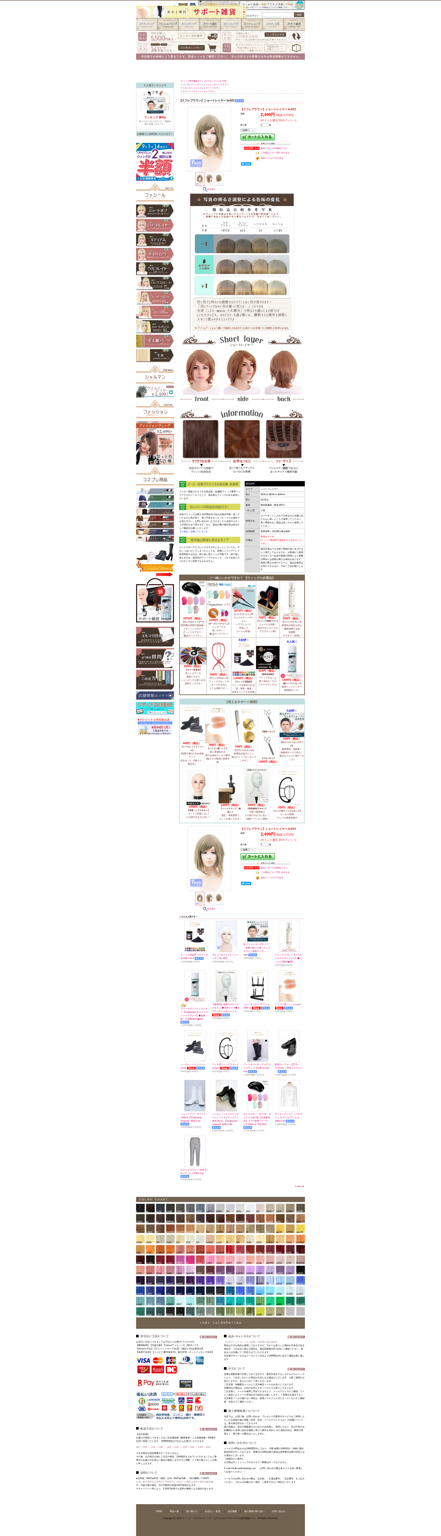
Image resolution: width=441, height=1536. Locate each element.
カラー (186, 91)
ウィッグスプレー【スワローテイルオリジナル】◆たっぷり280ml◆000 (288, 958)
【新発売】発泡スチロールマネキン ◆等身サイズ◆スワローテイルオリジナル (226, 1008)
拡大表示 (211, 189)
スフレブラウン (209, 91)
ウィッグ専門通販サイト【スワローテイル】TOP (203, 81)
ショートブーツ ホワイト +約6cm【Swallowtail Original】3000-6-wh (193, 1117)
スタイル (187, 88)
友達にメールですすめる (272, 158)
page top (300, 1186)
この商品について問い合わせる (275, 152)
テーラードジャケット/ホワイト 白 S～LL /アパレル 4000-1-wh (288, 1117)
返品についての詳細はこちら (274, 148)
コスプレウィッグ (191, 84)
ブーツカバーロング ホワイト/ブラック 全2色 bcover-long (257, 1068)
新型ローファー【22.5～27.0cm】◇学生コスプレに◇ (288, 1068)
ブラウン (224, 84)
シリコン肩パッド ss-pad (287, 1004)
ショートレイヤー (209, 84)
